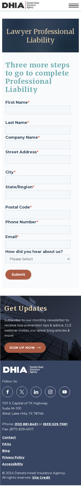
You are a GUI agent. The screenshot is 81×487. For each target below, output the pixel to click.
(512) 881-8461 (26, 424)
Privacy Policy (13, 457)
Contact (9, 437)
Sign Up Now (22, 347)
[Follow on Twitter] (21, 392)
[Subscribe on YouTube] (64, 392)
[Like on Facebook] (7, 392)
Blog (6, 451)
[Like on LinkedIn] (36, 392)
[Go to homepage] (20, 5)
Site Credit (41, 477)
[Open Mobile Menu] (73, 6)
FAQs (6, 444)
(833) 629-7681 (55, 424)
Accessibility (12, 464)
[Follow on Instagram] (50, 392)
